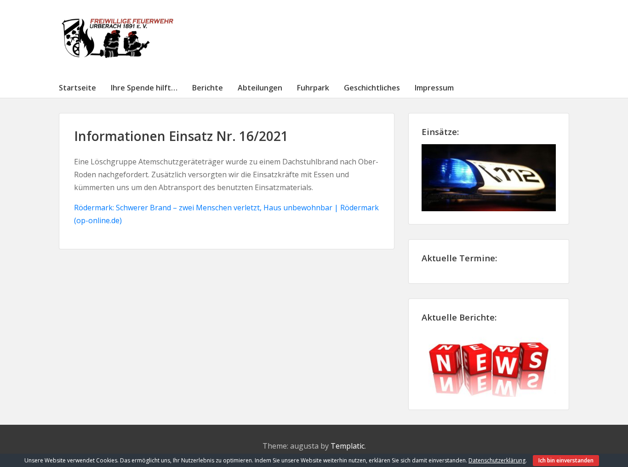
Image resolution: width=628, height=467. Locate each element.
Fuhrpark (313, 88)
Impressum (434, 88)
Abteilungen (260, 88)
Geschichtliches (372, 88)
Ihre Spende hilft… (144, 88)
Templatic (348, 446)
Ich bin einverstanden (566, 460)
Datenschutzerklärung (496, 460)
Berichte (207, 88)
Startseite (77, 88)
